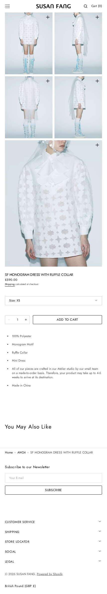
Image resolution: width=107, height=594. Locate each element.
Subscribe (53, 490)
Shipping (10, 284)
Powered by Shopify (49, 574)
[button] (7, 6)
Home (9, 453)
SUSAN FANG (25, 574)
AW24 (21, 453)
